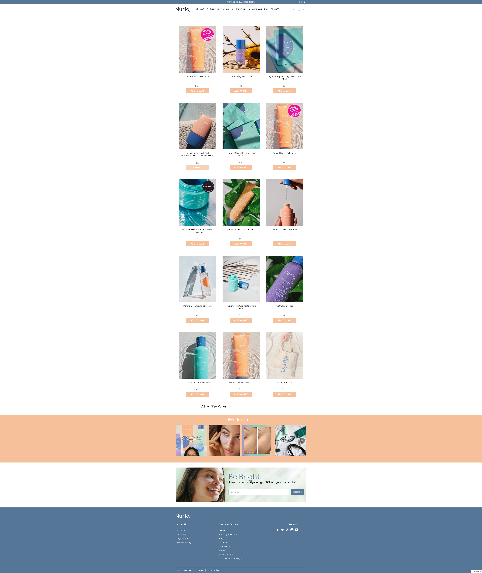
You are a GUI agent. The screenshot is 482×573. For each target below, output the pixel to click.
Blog (266, 9)
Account (181, 530)
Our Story (182, 534)
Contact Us (224, 546)
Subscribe (297, 492)
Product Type (212, 9)
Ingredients (182, 538)
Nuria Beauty (188, 570)
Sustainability (184, 542)
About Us (275, 9)
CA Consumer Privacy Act (231, 558)
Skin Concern (227, 9)
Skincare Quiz (255, 9)
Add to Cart (197, 91)
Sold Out (197, 167)
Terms (222, 550)
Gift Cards (224, 542)
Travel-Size (241, 9)
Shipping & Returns (228, 534)
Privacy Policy (226, 554)
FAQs (221, 538)
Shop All (200, 9)
